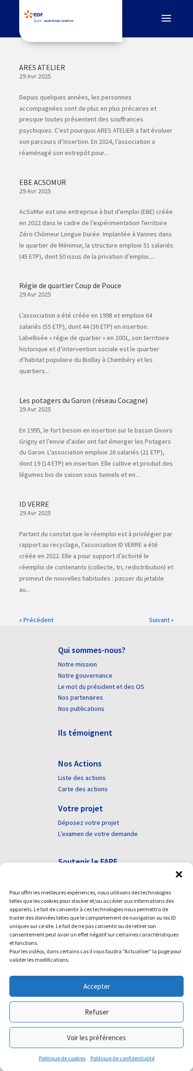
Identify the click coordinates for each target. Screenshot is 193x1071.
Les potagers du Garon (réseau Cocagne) (83, 400)
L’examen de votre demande (98, 834)
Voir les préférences (96, 1037)
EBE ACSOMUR (42, 182)
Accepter (96, 986)
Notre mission (77, 664)
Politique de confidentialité (122, 1058)
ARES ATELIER (42, 67)
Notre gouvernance (85, 675)
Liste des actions (82, 777)
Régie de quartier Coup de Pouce (70, 285)
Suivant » (161, 620)
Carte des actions (83, 789)
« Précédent (36, 620)
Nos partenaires (80, 697)
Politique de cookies (62, 1058)
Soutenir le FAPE (88, 861)
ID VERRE (34, 504)
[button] (179, 874)
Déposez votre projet (88, 822)
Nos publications (81, 708)
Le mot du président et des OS (101, 686)
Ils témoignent (85, 732)
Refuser (97, 1011)
